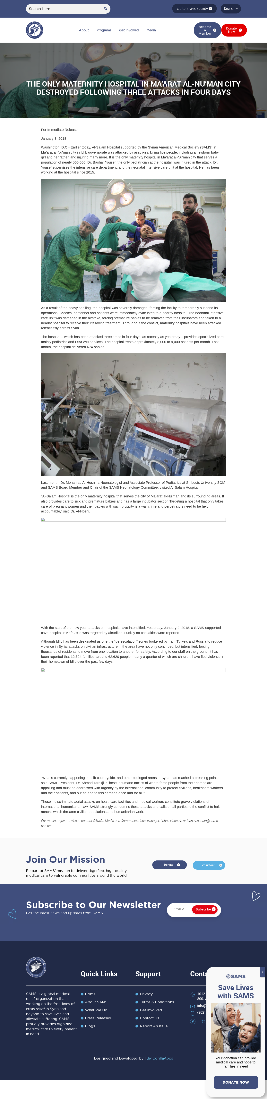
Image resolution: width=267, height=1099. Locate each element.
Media (151, 30)
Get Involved (129, 30)
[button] (85, 30)
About (84, 30)
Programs (104, 30)
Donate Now (236, 1082)
